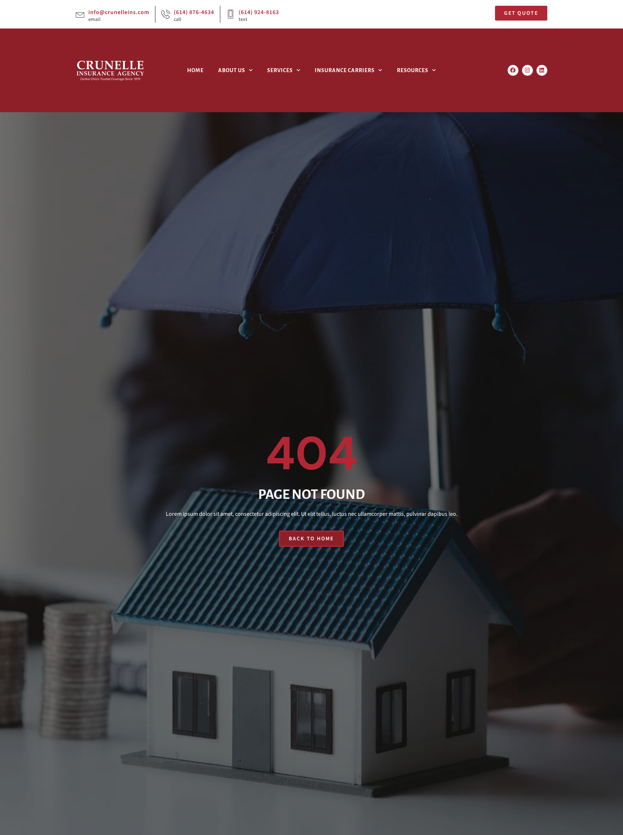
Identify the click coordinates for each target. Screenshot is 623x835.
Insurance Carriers (345, 70)
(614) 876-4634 (194, 12)
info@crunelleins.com (118, 12)
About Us (231, 70)
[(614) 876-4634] (165, 14)
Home (195, 70)
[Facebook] (513, 70)
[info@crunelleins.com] (80, 14)
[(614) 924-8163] (230, 14)
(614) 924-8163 (259, 12)
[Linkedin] (541, 70)
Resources (412, 70)
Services (280, 70)
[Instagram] (527, 70)
